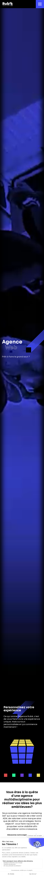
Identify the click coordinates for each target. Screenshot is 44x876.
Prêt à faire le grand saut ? (16, 357)
